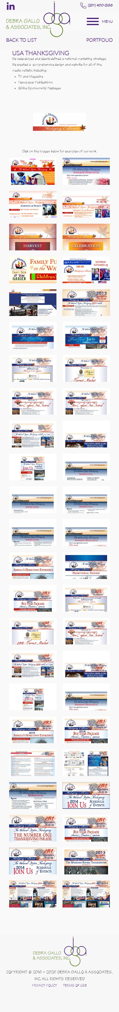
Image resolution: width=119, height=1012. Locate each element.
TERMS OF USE (75, 986)
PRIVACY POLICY (44, 986)
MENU (107, 21)
